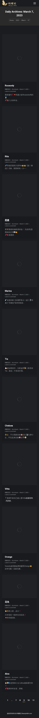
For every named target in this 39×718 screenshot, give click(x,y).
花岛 (7, 602)
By (15, 89)
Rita (7, 156)
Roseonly (9, 85)
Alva (7, 673)
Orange (8, 557)
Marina (8, 291)
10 (28, 700)
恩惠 (7, 220)
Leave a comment (10, 91)
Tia (6, 359)
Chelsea (9, 425)
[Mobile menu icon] (34, 3)
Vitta (7, 489)
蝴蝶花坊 (8, 89)
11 (33, 700)
